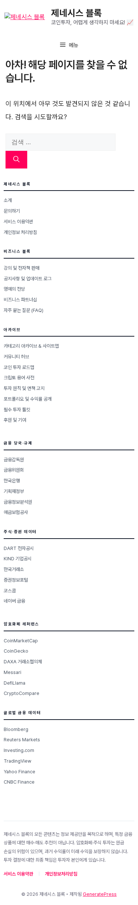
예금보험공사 (16, 512)
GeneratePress (100, 894)
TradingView (17, 761)
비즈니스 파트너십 (20, 299)
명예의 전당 (14, 289)
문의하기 (12, 211)
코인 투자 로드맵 (19, 367)
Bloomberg (16, 729)
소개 (8, 200)
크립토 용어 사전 (19, 377)
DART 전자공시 (19, 548)
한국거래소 (14, 569)
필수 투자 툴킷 (17, 409)
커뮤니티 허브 (16, 356)
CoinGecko (16, 651)
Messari (12, 672)
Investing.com (19, 750)
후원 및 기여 (15, 420)
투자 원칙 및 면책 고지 (24, 388)
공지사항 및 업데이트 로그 (28, 278)
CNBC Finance (19, 782)
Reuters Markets (22, 739)
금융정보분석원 (18, 502)
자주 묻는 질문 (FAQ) (23, 310)
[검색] (16, 159)
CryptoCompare (21, 693)
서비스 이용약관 (18, 221)
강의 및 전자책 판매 (21, 268)
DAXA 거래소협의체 (23, 661)
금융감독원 (14, 459)
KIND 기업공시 (18, 558)
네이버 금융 (14, 601)
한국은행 (12, 480)
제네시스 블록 (76, 12)
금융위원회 (14, 470)
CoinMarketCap (21, 640)
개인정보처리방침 (61, 874)
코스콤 (10, 590)
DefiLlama (14, 683)
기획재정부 (14, 491)
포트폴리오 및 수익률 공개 (28, 399)
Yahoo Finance (19, 771)
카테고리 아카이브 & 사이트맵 (31, 346)
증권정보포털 (16, 580)
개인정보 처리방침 (20, 232)
